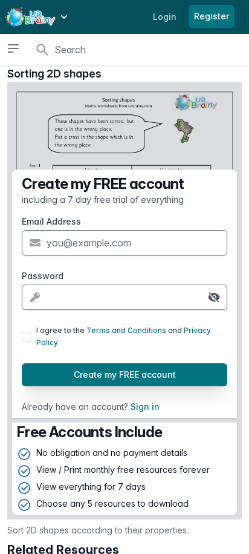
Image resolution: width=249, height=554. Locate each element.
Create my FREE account (125, 374)
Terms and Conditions (126, 330)
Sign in (145, 406)
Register (211, 16)
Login (164, 17)
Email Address (51, 221)
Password (42, 276)
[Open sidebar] (13, 48)
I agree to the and (123, 336)
